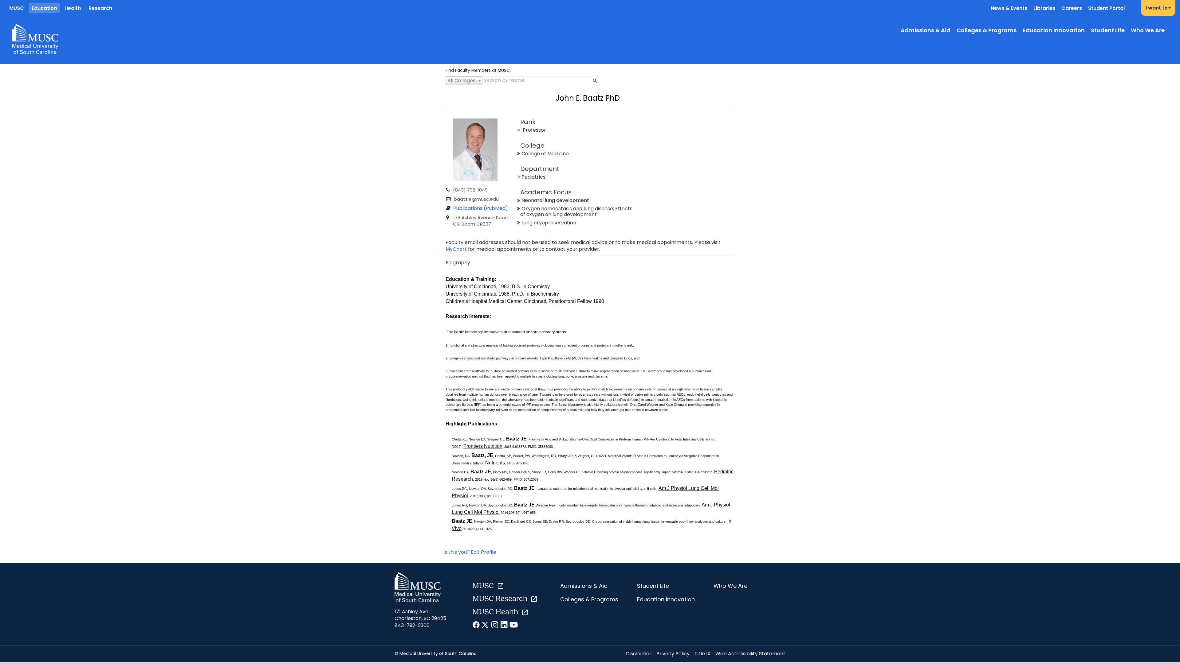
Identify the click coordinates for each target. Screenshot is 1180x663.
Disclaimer (638, 653)
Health (73, 8)
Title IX (702, 653)
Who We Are (1148, 30)
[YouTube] (513, 626)
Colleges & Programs (987, 30)
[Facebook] (476, 625)
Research (100, 8)
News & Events (1009, 8)
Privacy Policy (673, 653)
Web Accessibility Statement (750, 653)
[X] (486, 626)
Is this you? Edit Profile (469, 552)
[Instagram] (495, 625)
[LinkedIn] (504, 625)
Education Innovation (1054, 30)
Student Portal (1106, 8)
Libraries (1044, 8)
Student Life (1108, 30)
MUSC (16, 8)
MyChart (457, 249)
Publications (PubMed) (480, 208)
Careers (1071, 8)
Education (44, 8)
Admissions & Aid (925, 30)
